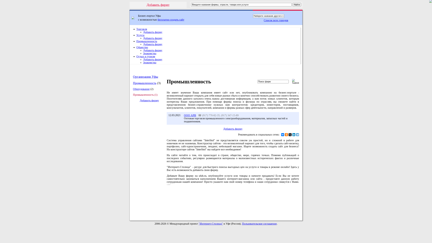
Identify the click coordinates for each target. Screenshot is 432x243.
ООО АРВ (190, 115)
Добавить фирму (158, 5)
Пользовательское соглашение (259, 223)
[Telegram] (297, 134)
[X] (290, 134)
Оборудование (141, 89)
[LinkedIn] (293, 134)
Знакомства (149, 53)
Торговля (141, 29)
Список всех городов (276, 20)
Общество (142, 47)
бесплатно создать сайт (171, 19)
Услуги (140, 35)
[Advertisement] (146, 161)
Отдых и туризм (145, 56)
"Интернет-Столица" (211, 223)
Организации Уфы (145, 76)
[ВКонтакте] (282, 134)
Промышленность (146, 41)
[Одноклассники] (286, 134)
